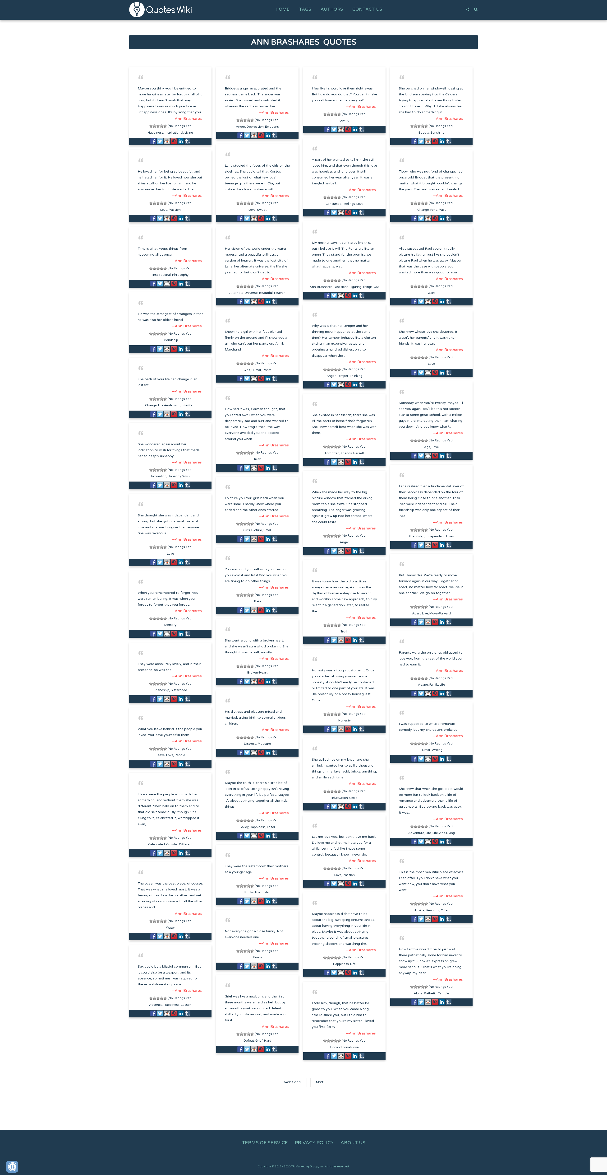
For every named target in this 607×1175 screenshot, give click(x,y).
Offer (445, 910)
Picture (256, 530)
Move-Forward (440, 613)
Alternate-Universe (243, 293)
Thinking (356, 376)
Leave (160, 755)
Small (267, 530)
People (180, 755)
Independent (435, 536)
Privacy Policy (314, 1143)
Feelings (349, 204)
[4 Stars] (161, 126)
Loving (344, 120)
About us (352, 1143)
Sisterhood (179, 690)
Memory (170, 625)
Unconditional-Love (344, 1047)
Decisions (341, 287)
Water (170, 928)
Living (188, 133)
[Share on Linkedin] (181, 141)
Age (427, 447)
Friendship (170, 340)
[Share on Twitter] (160, 141)
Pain (257, 601)
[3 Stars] (158, 126)
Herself (358, 453)
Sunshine (437, 133)
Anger (240, 127)
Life (442, 685)
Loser (271, 827)
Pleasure (264, 744)
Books (249, 892)
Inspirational (174, 133)
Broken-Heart (257, 672)
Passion (175, 210)
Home (283, 9)
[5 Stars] (165, 126)
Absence (155, 1005)
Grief (259, 1041)
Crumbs (172, 844)
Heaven (279, 293)
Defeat (249, 1041)
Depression (255, 127)
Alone (418, 993)
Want (431, 293)
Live (425, 613)
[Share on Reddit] (167, 141)
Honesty (344, 720)
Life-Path (189, 405)
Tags (305, 9)
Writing (437, 750)
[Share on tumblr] (187, 141)
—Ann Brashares (186, 118)
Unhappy (174, 476)
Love (359, 204)
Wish (186, 476)
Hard (267, 1041)
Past (442, 210)
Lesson (186, 1005)
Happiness (155, 133)
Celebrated (156, 844)
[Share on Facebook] (153, 141)
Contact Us (367, 9)
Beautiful (266, 293)
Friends (346, 453)
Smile (353, 798)
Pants (267, 370)
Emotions (272, 127)
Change (423, 210)
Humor (256, 370)
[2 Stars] (154, 126)
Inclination (158, 476)
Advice (419, 910)
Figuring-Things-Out (364, 287)
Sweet (262, 210)
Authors (332, 9)
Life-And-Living (169, 405)
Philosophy (180, 275)
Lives (450, 536)
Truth (257, 459)
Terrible (443, 993)
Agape (423, 685)
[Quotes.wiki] (160, 9)
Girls (247, 370)
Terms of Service (265, 1143)
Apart (416, 613)
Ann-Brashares (321, 287)
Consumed (333, 204)
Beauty (423, 133)
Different (186, 844)
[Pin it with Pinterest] (174, 141)
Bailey (244, 827)
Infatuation (339, 798)
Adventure (416, 833)
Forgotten (332, 453)
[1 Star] (151, 126)
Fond (433, 210)
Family (433, 685)
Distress (250, 744)
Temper (342, 376)
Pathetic (430, 993)
